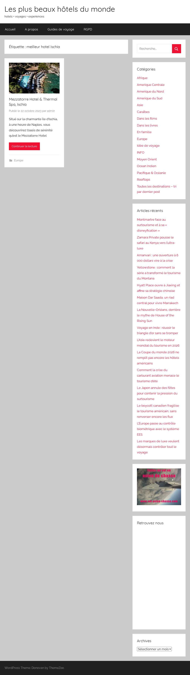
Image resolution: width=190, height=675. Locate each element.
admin (51, 111)
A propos (31, 29)
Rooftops (143, 179)
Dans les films (147, 118)
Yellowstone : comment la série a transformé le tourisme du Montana (159, 273)
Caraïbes (143, 112)
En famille (144, 132)
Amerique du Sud (149, 98)
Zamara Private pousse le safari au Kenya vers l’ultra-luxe (156, 243)
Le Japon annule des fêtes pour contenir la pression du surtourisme (157, 393)
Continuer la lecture (24, 146)
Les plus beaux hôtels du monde (59, 9)
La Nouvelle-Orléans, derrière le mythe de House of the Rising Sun (158, 315)
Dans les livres (147, 125)
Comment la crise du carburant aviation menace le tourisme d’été (158, 375)
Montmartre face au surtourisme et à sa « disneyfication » (152, 225)
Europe (18, 160)
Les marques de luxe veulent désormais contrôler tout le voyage (158, 446)
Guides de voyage (61, 29)
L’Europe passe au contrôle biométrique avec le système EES (158, 429)
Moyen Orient (147, 159)
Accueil (10, 29)
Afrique (142, 78)
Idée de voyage (148, 145)
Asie (140, 105)
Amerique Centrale (151, 85)
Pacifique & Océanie (151, 173)
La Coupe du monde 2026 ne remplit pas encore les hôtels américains (158, 357)
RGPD (88, 29)
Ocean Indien (146, 166)
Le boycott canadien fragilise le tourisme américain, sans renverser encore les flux (158, 411)
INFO (140, 152)
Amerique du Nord (150, 91)
